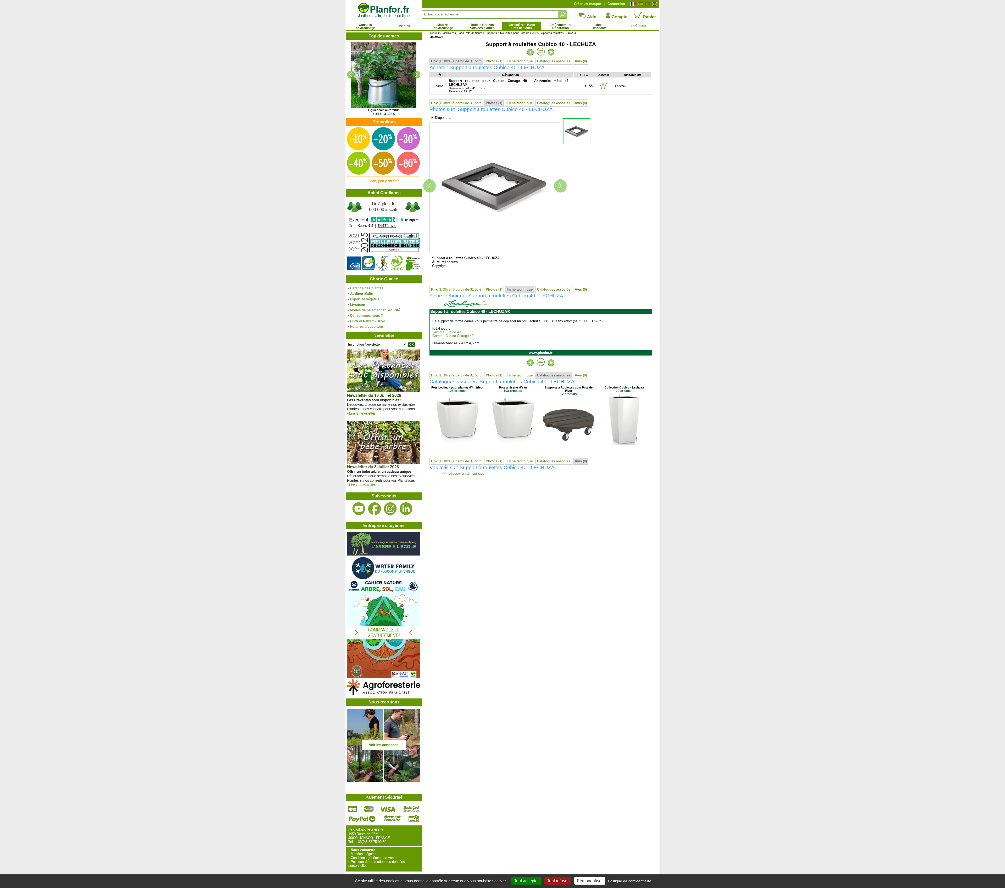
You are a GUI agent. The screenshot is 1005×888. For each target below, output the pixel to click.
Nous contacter (363, 850)
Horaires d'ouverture (366, 327)
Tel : (351, 842)
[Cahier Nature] (383, 677)
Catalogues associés (553, 61)
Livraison (357, 305)
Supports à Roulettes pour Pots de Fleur (511, 33)
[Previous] (351, 75)
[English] (653, 4)
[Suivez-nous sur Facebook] (374, 508)
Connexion (616, 4)
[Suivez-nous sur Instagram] (390, 508)
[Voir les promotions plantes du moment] (383, 185)
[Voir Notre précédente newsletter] (383, 488)
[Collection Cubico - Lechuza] (624, 444)
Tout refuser (558, 881)
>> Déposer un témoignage (463, 473)
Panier (649, 17)
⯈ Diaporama (441, 118)
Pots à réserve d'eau (513, 387)
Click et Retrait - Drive (367, 321)
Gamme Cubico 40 (446, 332)
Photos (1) (494, 61)
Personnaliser (590, 881)
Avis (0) (581, 61)
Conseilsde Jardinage (365, 26)
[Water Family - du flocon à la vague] (383, 579)
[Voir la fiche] (383, 75)
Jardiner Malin (361, 294)
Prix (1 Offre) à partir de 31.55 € (456, 61)
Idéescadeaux (599, 26)
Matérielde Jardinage (443, 26)
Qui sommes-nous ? (366, 316)
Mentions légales (363, 854)
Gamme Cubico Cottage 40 (452, 336)
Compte (619, 17)
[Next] (416, 75)
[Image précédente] (429, 186)
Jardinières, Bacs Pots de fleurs (462, 33)
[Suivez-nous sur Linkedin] (405, 508)
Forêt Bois (638, 26)
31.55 (588, 86)
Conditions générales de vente (374, 858)
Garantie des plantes (366, 288)
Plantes (404, 26)
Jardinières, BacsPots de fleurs (522, 26)
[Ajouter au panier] (604, 88)
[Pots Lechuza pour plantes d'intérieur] (457, 444)
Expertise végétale (364, 299)
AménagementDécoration (560, 26)
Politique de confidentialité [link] (629, 881)
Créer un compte (587, 4)
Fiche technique (520, 61)
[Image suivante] (560, 186)
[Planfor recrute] (383, 780)
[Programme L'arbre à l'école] (383, 554)
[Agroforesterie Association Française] (383, 694)
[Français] (632, 4)
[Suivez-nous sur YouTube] (358, 508)
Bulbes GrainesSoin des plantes (482, 26)
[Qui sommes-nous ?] (384, 236)
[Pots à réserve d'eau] (513, 444)
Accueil (434, 33)
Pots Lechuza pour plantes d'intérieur (457, 387)
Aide (591, 17)
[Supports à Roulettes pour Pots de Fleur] (568, 447)
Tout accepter (526, 881)
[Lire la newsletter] (383, 416)
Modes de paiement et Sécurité (375, 310)
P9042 (439, 85)
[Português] (646, 4)
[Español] (639, 4)
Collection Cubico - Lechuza (624, 387)
